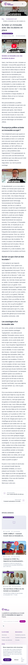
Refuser (16, 659)
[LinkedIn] (3, 626)
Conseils (17, 640)
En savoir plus (22, 660)
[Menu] (22, 4)
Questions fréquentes (20, 637)
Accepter (7, 659)
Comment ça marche (20, 635)
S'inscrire (22, 621)
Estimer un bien (5, 637)
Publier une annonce (7, 640)
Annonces (4, 635)
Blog (3, 19)
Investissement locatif (11, 19)
